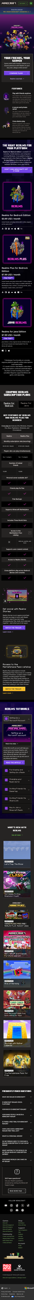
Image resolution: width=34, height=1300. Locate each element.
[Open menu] (31, 3)
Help (19, 1232)
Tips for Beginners (22, 1230)
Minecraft (5, 1223)
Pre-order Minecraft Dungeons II (16, 12)
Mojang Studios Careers (8, 1238)
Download (20, 1238)
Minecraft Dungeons (8, 1227)
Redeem (20, 1247)
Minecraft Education (7, 1231)
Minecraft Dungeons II (8, 1225)
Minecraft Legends (7, 1229)
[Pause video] (5, 601)
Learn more (7, 632)
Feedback (20, 1234)
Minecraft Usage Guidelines (9, 1277)
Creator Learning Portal (8, 1236)
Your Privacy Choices (19, 1296)
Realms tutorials (16, 79)
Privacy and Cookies (6, 1291)
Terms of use (4, 1294)
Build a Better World (7, 1240)
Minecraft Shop (22, 1225)
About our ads (20, 1294)
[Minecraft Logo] (8, 3)
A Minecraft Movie (7, 1242)
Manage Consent (22, 1277)
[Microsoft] (29, 1288)
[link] (6, 1205)
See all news (16, 835)
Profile (19, 1245)
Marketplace (21, 1223)
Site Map (20, 1236)
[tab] (9, 404)
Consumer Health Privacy (19, 1291)
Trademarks (12, 1294)
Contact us (20, 1240)
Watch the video (11, 744)
